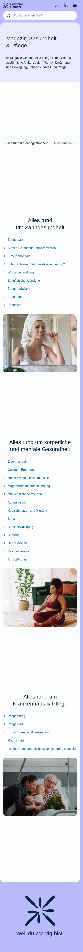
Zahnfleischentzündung (24, 280)
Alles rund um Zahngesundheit (26, 143)
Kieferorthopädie (19, 256)
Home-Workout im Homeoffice (28, 477)
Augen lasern (17, 502)
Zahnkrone (15, 296)
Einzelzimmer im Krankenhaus (29, 732)
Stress (12, 518)
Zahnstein (14, 305)
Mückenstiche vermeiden (25, 494)
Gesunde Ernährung (22, 469)
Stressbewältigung (20, 527)
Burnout (13, 535)
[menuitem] (57, 5)
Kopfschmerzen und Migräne (27, 510)
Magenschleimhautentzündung (29, 486)
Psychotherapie (18, 551)
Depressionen (17, 543)
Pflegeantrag (16, 716)
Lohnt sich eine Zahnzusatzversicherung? (36, 264)
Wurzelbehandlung (21, 272)
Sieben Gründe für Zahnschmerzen (32, 248)
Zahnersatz (15, 239)
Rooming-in (16, 740)
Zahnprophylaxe (19, 288)
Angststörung (17, 559)
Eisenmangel (17, 461)
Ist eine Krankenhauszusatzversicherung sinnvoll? (42, 748)
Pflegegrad (15, 724)
